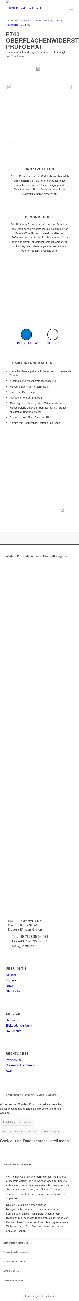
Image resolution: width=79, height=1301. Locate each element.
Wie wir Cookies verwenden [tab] (17, 1164)
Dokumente (13, 1031)
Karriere (11, 980)
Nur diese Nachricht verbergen (20, 1131)
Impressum (13, 1060)
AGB (9, 1070)
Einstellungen (51, 1131)
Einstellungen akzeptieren (17, 1122)
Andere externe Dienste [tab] (14, 1261)
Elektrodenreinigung (19, 1025)
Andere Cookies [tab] (11, 1270)
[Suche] (62, 8)
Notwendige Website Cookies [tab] (17, 1242)
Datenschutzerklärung (20, 1065)
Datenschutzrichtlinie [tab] (13, 1280)
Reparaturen (14, 1020)
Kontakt (11, 974)
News (10, 985)
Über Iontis (13, 991)
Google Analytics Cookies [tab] (15, 1252)
